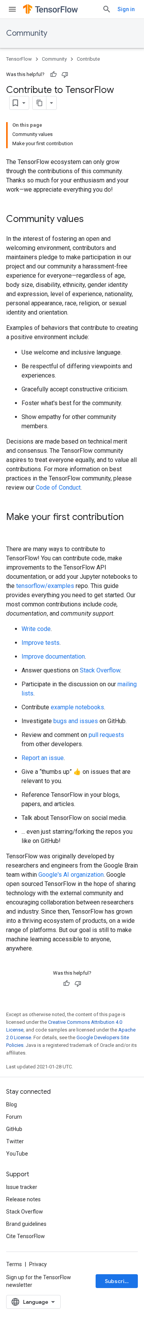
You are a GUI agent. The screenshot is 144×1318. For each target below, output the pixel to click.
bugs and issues (75, 721)
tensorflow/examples (45, 585)
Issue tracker (21, 1187)
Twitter (15, 1141)
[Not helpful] (65, 74)
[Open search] (106, 9)
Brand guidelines (26, 1224)
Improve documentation (53, 656)
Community (26, 33)
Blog (11, 1104)
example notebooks (77, 707)
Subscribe (118, 1281)
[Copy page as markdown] (39, 102)
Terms (14, 1264)
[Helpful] (53, 74)
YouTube (17, 1154)
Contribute (88, 59)
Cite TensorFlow (25, 1236)
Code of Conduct (58, 487)
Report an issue (43, 758)
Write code (36, 629)
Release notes (23, 1199)
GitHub (14, 1129)
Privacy (38, 1264)
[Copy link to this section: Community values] (91, 219)
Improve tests (41, 642)
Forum (14, 1117)
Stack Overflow (100, 670)
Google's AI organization (71, 874)
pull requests (106, 734)
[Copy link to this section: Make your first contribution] (14, 530)
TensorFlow (19, 59)
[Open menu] (12, 9)
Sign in (126, 9)
